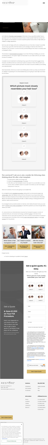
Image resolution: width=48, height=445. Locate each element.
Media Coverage (41, 386)
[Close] (21, 424)
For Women (27, 390)
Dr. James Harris (41, 399)
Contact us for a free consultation (13, 205)
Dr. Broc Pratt (41, 409)
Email (29, 316)
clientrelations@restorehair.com (8, 389)
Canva (26, 256)
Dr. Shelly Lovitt (41, 403)
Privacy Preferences (11, 441)
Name (29, 306)
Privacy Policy (41, 347)
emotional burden (18, 181)
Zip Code (30, 322)
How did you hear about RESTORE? (35, 327)
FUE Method (27, 386)
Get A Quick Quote (36, 371)
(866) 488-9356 (4, 387)
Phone (29, 311)
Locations (27, 401)
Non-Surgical (28, 388)
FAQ (39, 388)
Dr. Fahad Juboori (41, 407)
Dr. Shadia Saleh (41, 405)
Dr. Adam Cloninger (42, 401)
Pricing (26, 399)
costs (39, 61)
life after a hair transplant (16, 36)
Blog (39, 390)
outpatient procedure (17, 193)
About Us (27, 407)
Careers (27, 403)
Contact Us (27, 405)
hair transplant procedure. (16, 54)
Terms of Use (34, 347)
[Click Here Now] (24, 99)
